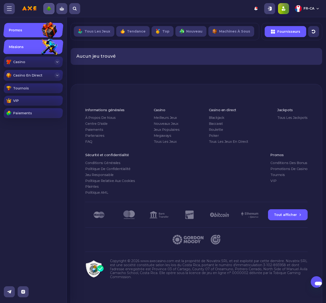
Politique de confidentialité (107, 169)
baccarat (216, 123)
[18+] (215, 239)
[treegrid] (33, 70)
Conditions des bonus (288, 163)
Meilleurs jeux (165, 118)
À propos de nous (100, 118)
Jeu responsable (99, 175)
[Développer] (57, 62)
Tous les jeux (165, 141)
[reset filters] (313, 31)
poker (214, 135)
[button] (33, 61)
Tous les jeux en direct (228, 141)
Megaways (162, 135)
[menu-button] (9, 8)
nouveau (194, 31)
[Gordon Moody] (188, 239)
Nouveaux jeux (166, 123)
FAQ (88, 141)
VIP (273, 181)
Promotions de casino (289, 169)
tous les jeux (97, 31)
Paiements (94, 129)
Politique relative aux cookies (110, 181)
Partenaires (94, 135)
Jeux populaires (167, 129)
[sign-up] (283, 8)
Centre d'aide (96, 123)
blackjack (216, 118)
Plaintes (92, 186)
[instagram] (23, 291)
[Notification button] (255, 8)
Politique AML (96, 192)
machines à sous (234, 31)
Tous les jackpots (292, 118)
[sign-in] (269, 8)
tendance (136, 31)
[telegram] (9, 291)
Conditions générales (103, 163)
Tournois (277, 175)
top (165, 31)
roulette (216, 129)
